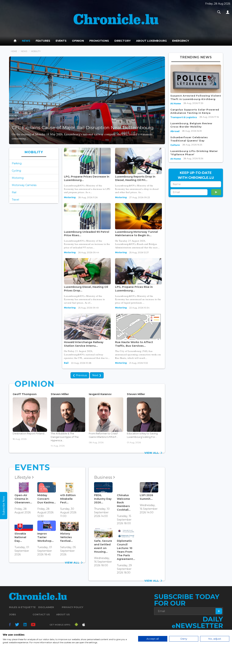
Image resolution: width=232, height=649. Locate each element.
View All (152, 452)
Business (103, 477)
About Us (63, 614)
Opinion (78, 40)
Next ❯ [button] (96, 375)
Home (14, 51)
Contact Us (41, 614)
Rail (14, 192)
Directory (122, 40)
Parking (17, 163)
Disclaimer (46, 607)
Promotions (99, 40)
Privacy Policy (72, 607)
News (26, 40)
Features (43, 40)
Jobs (12, 614)
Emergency (180, 40)
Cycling (16, 170)
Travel (15, 199)
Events (61, 40)
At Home (175, 103)
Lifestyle (23, 477)
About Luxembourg (151, 40)
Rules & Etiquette (22, 607)
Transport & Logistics (183, 117)
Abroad (174, 131)
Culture (175, 145)
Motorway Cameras (24, 185)
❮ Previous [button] (80, 375)
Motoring (18, 178)
